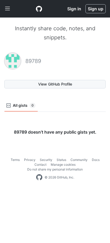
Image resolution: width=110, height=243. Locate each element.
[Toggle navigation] (7, 8)
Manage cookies (63, 165)
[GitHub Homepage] (39, 177)
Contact (40, 165)
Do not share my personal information (55, 169)
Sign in (74, 8)
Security (46, 160)
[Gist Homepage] (39, 9)
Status (61, 160)
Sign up (95, 8)
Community (79, 160)
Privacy (30, 160)
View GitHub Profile (55, 84)
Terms (15, 160)
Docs (96, 160)
